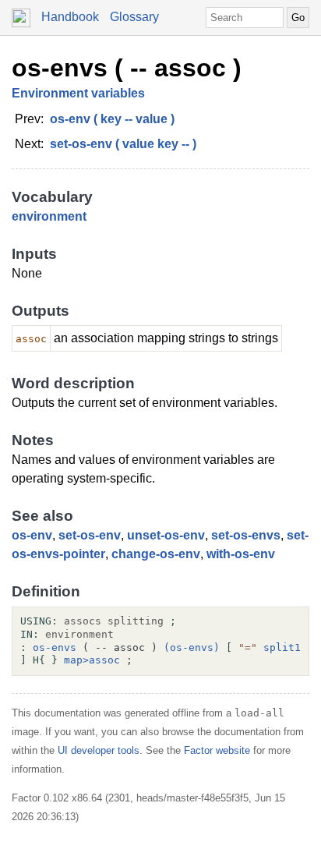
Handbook (70, 16)
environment (49, 216)
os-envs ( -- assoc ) (127, 68)
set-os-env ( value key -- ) (123, 143)
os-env (32, 535)
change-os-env (155, 554)
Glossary (134, 16)
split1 (282, 647)
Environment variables (78, 93)
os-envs (54, 647)
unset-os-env (166, 535)
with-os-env (240, 554)
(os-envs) (192, 647)
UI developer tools (98, 750)
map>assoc (92, 660)
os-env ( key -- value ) (112, 119)
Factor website (217, 750)
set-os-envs (245, 535)
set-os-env (89, 535)
